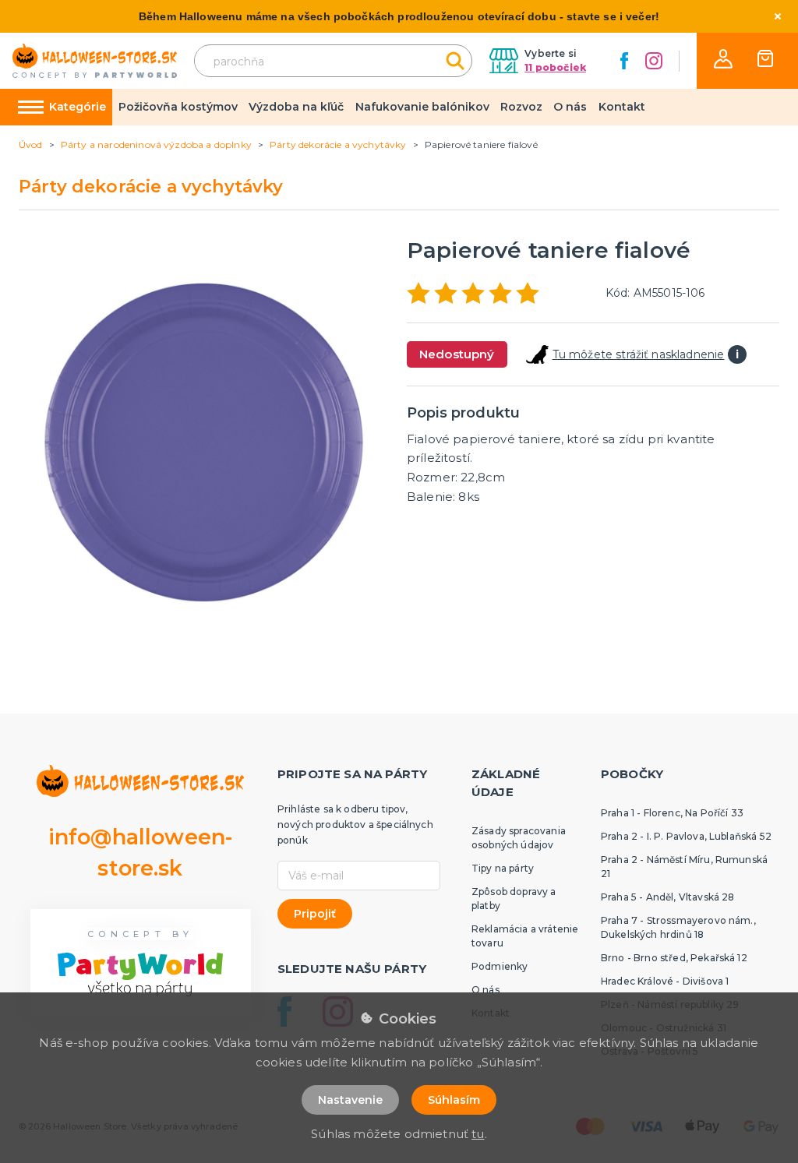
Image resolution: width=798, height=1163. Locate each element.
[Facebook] (624, 61)
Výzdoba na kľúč (296, 107)
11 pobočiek (555, 67)
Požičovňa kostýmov (178, 107)
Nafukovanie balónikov (422, 107)
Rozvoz (521, 107)
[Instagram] (654, 61)
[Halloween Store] (94, 61)
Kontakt (621, 107)
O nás (570, 107)
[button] (723, 59)
